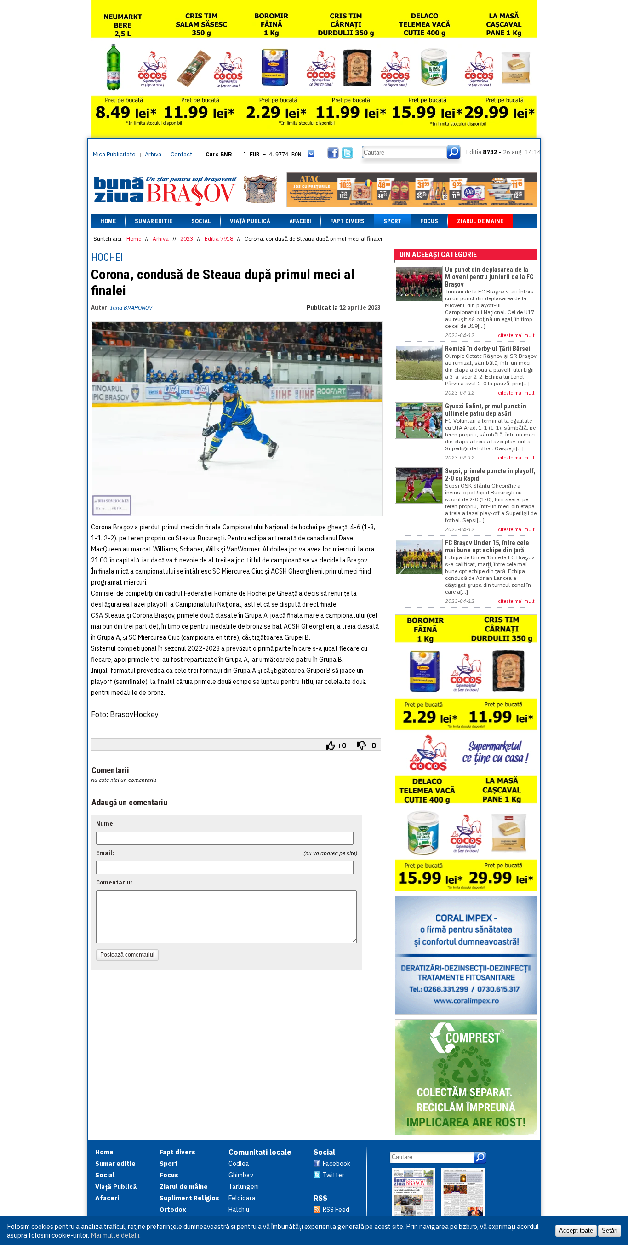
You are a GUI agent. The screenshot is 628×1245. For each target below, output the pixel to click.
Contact (181, 154)
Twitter (333, 1175)
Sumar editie (153, 221)
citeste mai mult (516, 335)
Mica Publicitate (114, 154)
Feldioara (242, 1198)
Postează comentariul (127, 955)
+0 (341, 745)
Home (108, 221)
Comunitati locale (259, 1152)
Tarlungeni (243, 1186)
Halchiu (238, 1209)
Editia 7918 (219, 238)
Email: (105, 852)
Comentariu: (114, 882)
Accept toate (576, 1230)
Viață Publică (250, 221)
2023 (186, 238)
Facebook (336, 1163)
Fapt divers (347, 221)
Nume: (105, 823)
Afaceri (300, 221)
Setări (609, 1230)
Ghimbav (240, 1175)
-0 (372, 745)
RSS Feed (336, 1209)
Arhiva (153, 154)
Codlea (238, 1163)
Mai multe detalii (115, 1235)
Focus (429, 221)
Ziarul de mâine (480, 221)
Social (201, 221)
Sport (392, 221)
